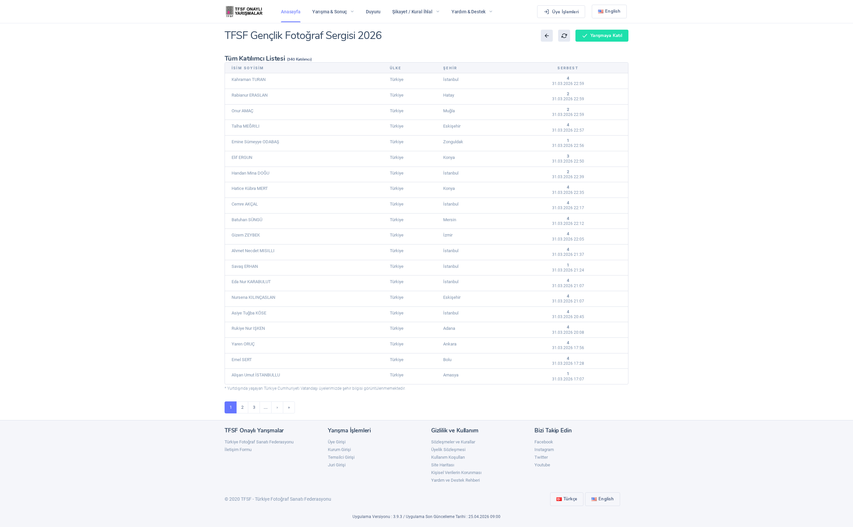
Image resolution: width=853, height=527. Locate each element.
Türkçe (570, 499)
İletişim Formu (238, 449)
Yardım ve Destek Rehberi (455, 480)
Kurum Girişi (339, 449)
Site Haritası (442, 464)
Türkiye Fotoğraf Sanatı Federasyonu (259, 441)
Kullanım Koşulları (448, 457)
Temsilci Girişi (341, 457)
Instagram (544, 449)
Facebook (543, 441)
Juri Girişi (337, 464)
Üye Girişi (337, 441)
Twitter (541, 457)
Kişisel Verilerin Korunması (456, 472)
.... (266, 407)
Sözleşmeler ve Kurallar (453, 441)
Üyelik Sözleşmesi (448, 449)
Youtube (542, 464)
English (612, 11)
